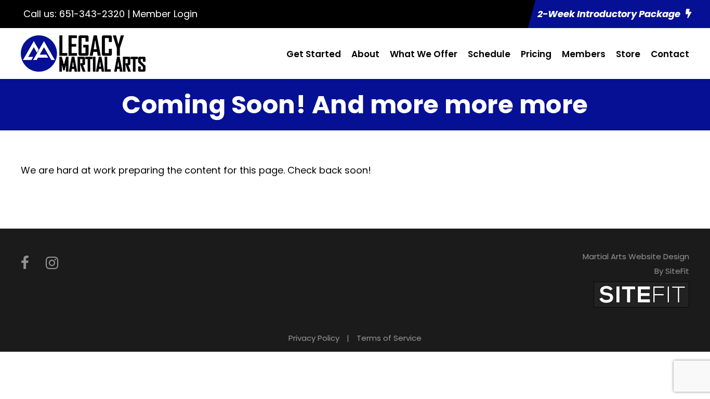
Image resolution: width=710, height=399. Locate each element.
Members (584, 54)
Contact (670, 54)
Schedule (489, 54)
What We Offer (423, 54)
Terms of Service (389, 337)
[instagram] (52, 263)
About (365, 54)
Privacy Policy (313, 337)
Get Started (313, 54)
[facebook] (25, 263)
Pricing (536, 54)
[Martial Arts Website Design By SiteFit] (641, 293)
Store (628, 54)
